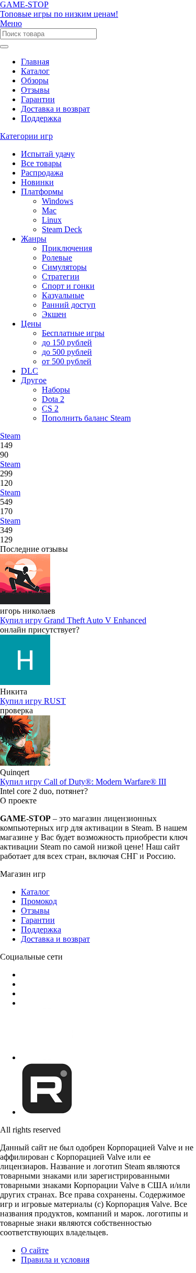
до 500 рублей (67, 351)
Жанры (34, 238)
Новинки (37, 182)
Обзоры (35, 80)
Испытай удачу (48, 153)
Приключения (67, 248)
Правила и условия (55, 1259)
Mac (49, 210)
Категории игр (26, 136)
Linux (52, 219)
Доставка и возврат (55, 108)
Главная (35, 61)
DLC (29, 370)
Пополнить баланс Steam (86, 418)
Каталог (35, 71)
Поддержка (41, 118)
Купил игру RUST (33, 701)
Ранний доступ (69, 304)
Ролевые (57, 257)
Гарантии (38, 99)
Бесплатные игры (73, 333)
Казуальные (63, 295)
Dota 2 (53, 399)
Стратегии (60, 276)
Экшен (54, 314)
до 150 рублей (67, 342)
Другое (34, 380)
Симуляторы (64, 267)
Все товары (41, 163)
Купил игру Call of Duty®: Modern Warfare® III (83, 781)
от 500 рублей (66, 361)
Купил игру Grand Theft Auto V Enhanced (73, 620)
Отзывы (35, 89)
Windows (57, 201)
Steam (10, 435)
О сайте (35, 1250)
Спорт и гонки (68, 285)
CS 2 (50, 408)
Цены (31, 323)
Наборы (56, 389)
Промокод (39, 901)
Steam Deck (62, 229)
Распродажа (42, 172)
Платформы (42, 191)
